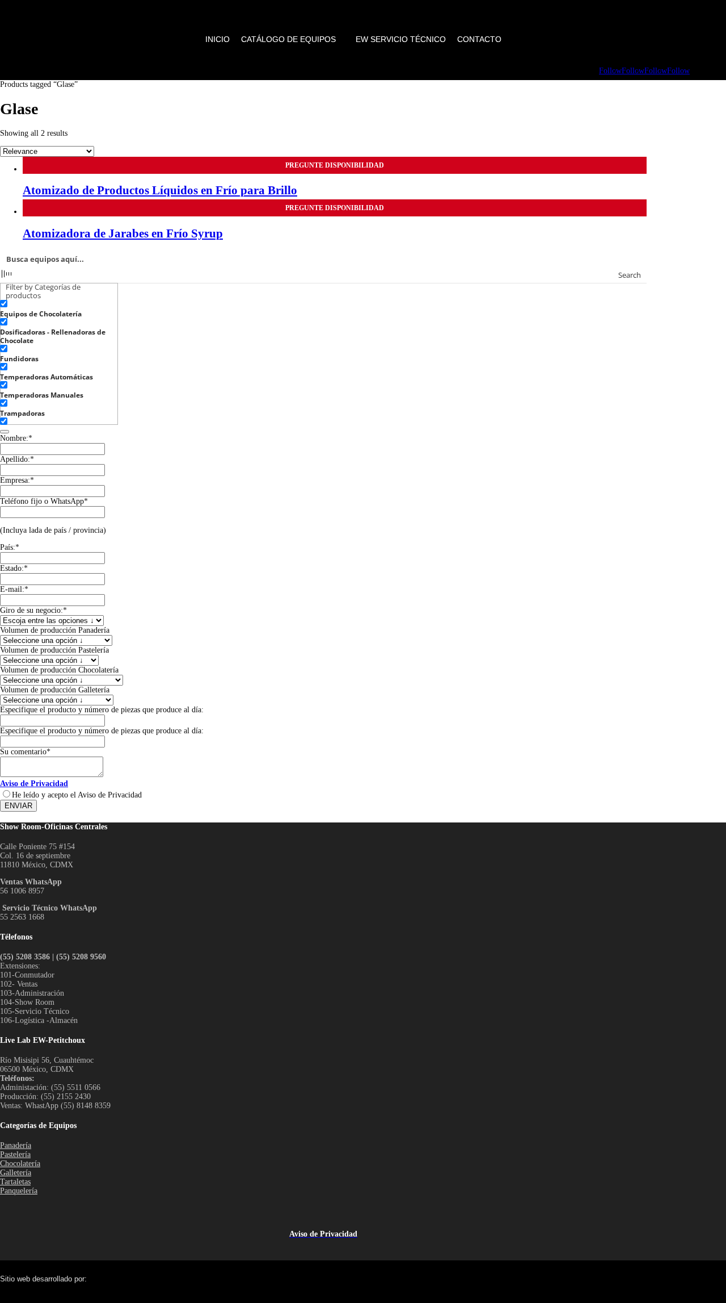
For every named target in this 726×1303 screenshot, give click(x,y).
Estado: (14, 568)
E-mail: (14, 589)
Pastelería (15, 1154)
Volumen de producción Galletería (54, 690)
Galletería (15, 1172)
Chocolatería (20, 1163)
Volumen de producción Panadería (54, 630)
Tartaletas (15, 1181)
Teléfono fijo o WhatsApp (44, 501)
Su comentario (25, 751)
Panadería (15, 1145)
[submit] (4, 431)
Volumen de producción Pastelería (54, 650)
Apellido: (17, 459)
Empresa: (17, 480)
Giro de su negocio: (33, 610)
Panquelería (18, 1191)
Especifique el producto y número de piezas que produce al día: (102, 709)
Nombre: (16, 438)
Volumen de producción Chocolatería (59, 670)
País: (9, 547)
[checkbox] (56, 309)
